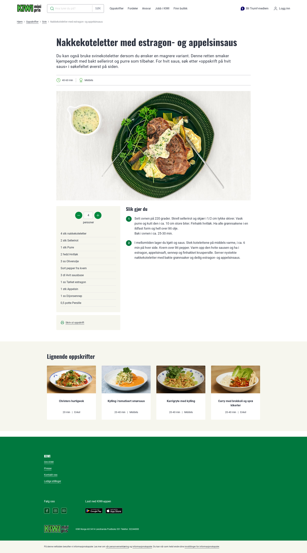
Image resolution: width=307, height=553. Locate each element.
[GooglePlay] (94, 511)
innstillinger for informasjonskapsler (202, 546)
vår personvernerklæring (117, 546)
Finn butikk (180, 8)
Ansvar (146, 8)
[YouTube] (64, 511)
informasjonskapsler (142, 546)
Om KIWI (49, 462)
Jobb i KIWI (162, 8)
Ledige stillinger (52, 481)
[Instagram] (55, 511)
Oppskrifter (116, 8)
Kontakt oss (50, 474)
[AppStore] (114, 511)
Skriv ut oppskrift (75, 322)
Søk (98, 8)
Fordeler (133, 8)
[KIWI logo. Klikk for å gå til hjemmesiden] (29, 8)
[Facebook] (47, 511)
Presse (48, 468)
